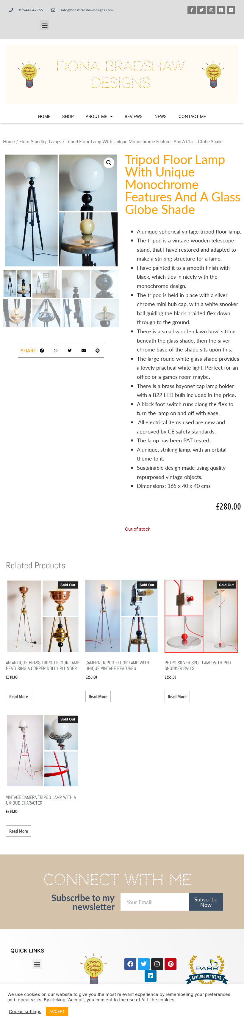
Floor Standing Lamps (40, 141)
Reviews (134, 116)
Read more (18, 696)
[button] (44, 25)
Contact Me (192, 116)
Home (44, 116)
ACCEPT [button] (57, 1011)
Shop (68, 116)
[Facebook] (130, 964)
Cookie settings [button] (25, 1011)
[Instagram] (211, 10)
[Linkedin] (231, 10)
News (160, 116)
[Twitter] (201, 10)
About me (96, 116)
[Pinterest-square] (221, 10)
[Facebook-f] (191, 10)
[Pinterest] (170, 964)
